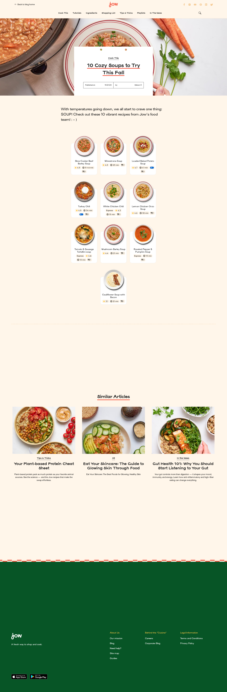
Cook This (113, 58)
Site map (114, 653)
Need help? (115, 648)
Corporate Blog (152, 643)
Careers (149, 638)
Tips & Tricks (44, 458)
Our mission (116, 638)
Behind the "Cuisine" (155, 632)
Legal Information (189, 632)
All (113, 458)
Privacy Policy (187, 643)
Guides (113, 658)
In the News (183, 458)
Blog (112, 643)
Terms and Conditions (191, 638)
